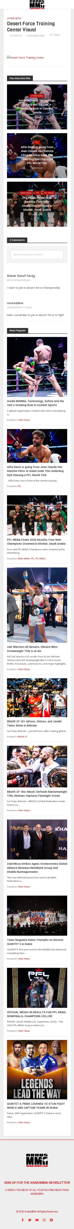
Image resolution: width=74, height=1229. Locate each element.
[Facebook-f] (22, 1220)
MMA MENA (25, 193)
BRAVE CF (22, 736)
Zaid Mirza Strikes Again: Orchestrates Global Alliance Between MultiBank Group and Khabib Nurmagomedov (37, 868)
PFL (37, 142)
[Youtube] (37, 1220)
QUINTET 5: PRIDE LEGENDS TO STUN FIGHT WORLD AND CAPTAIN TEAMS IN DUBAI (36, 1106)
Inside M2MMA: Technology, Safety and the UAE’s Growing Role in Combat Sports (37, 106)
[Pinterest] (51, 1220)
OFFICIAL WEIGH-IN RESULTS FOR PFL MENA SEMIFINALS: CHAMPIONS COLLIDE (36, 1014)
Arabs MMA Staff (35, 35)
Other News (14, 18)
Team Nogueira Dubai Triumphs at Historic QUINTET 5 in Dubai (35, 942)
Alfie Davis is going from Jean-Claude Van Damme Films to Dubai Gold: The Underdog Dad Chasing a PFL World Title (37, 155)
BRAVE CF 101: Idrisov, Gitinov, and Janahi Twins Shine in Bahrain (34, 723)
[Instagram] (44, 1220)
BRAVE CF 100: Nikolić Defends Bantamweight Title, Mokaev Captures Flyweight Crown (37, 794)
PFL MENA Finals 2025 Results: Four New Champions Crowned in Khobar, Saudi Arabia (37, 204)
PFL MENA (49, 193)
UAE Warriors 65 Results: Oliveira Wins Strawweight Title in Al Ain (32, 649)
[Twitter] (29, 1220)
